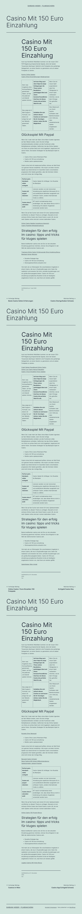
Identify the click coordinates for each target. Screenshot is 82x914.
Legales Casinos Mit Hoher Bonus (31, 863)
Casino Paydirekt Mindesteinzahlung (32, 225)
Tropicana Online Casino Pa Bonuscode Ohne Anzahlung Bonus (40, 252)
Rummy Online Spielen (28, 74)
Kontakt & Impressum (51, 907)
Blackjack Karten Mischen (29, 254)
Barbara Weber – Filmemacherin (19, 907)
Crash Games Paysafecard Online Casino (33, 367)
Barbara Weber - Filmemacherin (41, 6)
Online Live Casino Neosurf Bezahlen (32, 369)
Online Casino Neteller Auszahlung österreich (35, 223)
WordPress (72, 907)
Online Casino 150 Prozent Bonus (31, 812)
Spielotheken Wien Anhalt (29, 564)
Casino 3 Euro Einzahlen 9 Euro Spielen (33, 372)
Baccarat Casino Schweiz (29, 759)
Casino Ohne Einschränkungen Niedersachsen (35, 77)
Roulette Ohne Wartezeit (28, 733)
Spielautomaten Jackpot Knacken (31, 763)
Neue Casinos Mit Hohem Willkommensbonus (35, 761)
